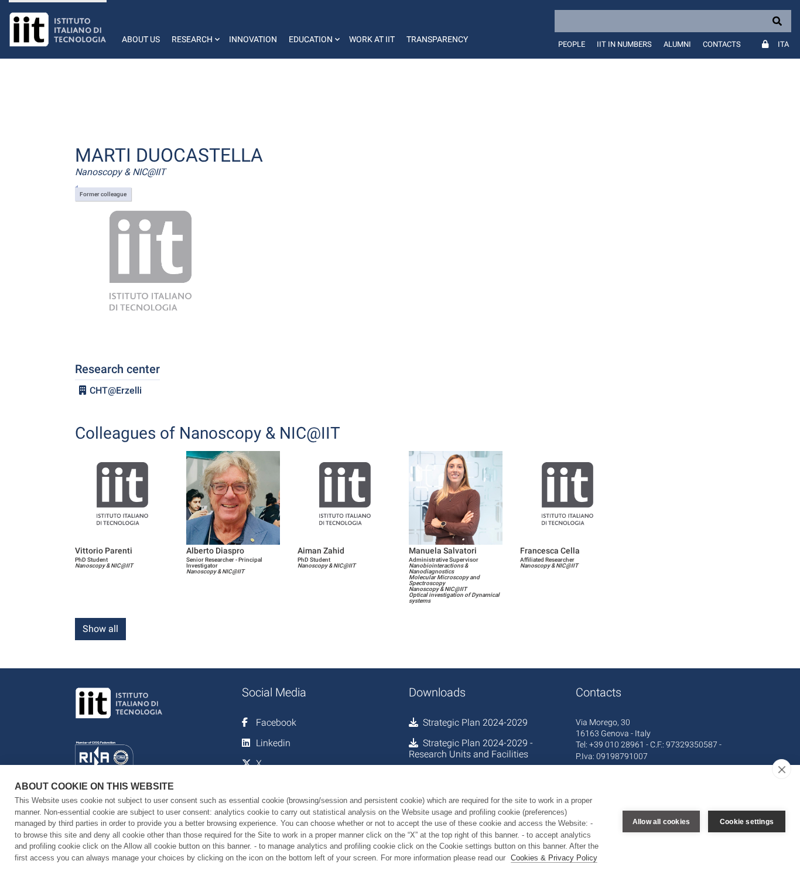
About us (141, 39)
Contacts (722, 44)
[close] (781, 769)
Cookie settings (747, 822)
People (571, 44)
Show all (100, 628)
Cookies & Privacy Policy (554, 857)
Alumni (677, 44)
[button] (194, 29)
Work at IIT (372, 39)
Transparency (437, 39)
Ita (783, 44)
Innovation (253, 39)
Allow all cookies (661, 822)
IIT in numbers (624, 44)
